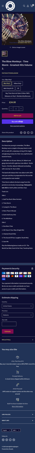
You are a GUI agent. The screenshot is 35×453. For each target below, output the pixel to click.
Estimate (8, 331)
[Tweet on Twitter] (28, 132)
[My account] (28, 6)
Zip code (4, 320)
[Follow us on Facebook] (3, 439)
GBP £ (14, 430)
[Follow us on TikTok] (14, 439)
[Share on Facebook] (21, 132)
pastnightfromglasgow (10, 73)
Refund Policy (6, 340)
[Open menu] (3, 6)
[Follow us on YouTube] (10, 439)
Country (4, 302)
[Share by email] (32, 132)
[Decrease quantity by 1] (11, 109)
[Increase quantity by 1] (21, 109)
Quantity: (5, 109)
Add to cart (17, 116)
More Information (17, 406)
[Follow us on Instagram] (6, 439)
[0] (31, 6)
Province (4, 311)
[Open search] (24, 6)
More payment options (17, 126)
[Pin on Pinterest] (24, 132)
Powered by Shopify (7, 449)
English (5, 430)
